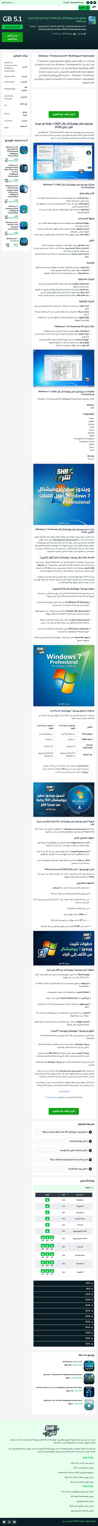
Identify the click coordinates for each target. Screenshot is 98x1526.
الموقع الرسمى (63, 1091)
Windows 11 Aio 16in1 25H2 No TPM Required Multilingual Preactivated (12, 151)
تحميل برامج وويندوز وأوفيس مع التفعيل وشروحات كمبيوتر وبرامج (62, 26)
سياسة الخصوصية (77, 3)
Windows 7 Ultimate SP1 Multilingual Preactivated (62, 1375)
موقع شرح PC (50, 1097)
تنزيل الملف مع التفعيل (12, 37)
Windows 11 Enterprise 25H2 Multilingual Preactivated (12, 209)
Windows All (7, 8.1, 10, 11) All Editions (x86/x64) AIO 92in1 (59, 1388)
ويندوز (33, 26)
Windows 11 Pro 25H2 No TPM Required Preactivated (11, 226)
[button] (84, 7)
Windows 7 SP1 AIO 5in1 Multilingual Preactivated (63, 1401)
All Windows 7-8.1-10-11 (72, 1362)
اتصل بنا (66, 3)
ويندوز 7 (80, 34)
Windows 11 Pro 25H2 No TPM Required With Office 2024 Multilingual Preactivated (11, 191)
